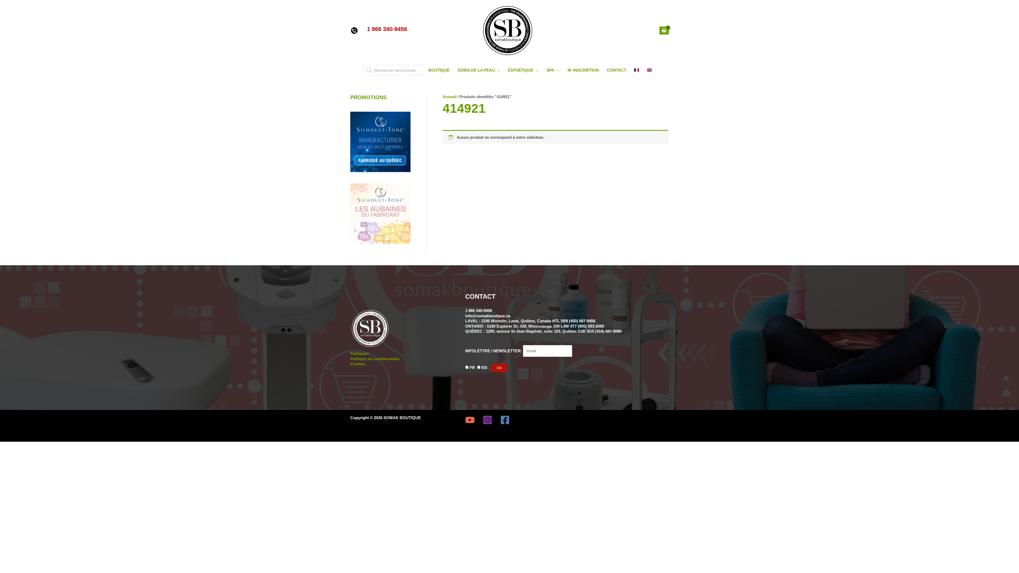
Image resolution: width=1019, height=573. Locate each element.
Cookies (357, 364)
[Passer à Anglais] (649, 70)
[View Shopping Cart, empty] (664, 30)
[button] (497, 70)
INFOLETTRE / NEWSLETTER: (494, 351)
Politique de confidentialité (375, 359)
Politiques (359, 353)
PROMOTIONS (368, 97)
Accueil (449, 96)
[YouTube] (470, 420)
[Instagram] (487, 420)
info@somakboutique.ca (487, 316)
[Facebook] (505, 420)
